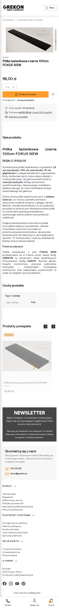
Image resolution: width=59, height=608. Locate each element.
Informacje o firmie (12, 572)
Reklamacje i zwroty (12, 500)
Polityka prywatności (13, 503)
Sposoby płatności (12, 535)
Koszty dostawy (11, 529)
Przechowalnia (10, 555)
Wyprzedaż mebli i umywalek (30, 20)
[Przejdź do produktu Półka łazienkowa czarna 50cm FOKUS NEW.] (27, 356)
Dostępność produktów (15, 523)
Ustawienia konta (11, 552)
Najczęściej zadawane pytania (18, 506)
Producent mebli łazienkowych (18, 575)
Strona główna (8, 20)
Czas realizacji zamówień (15, 532)
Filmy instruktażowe (13, 509)
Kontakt (7, 568)
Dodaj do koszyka (27, 94)
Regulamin (8, 497)
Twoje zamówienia (12, 549)
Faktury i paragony (12, 526)
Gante (5, 57)
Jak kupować (9, 494)
